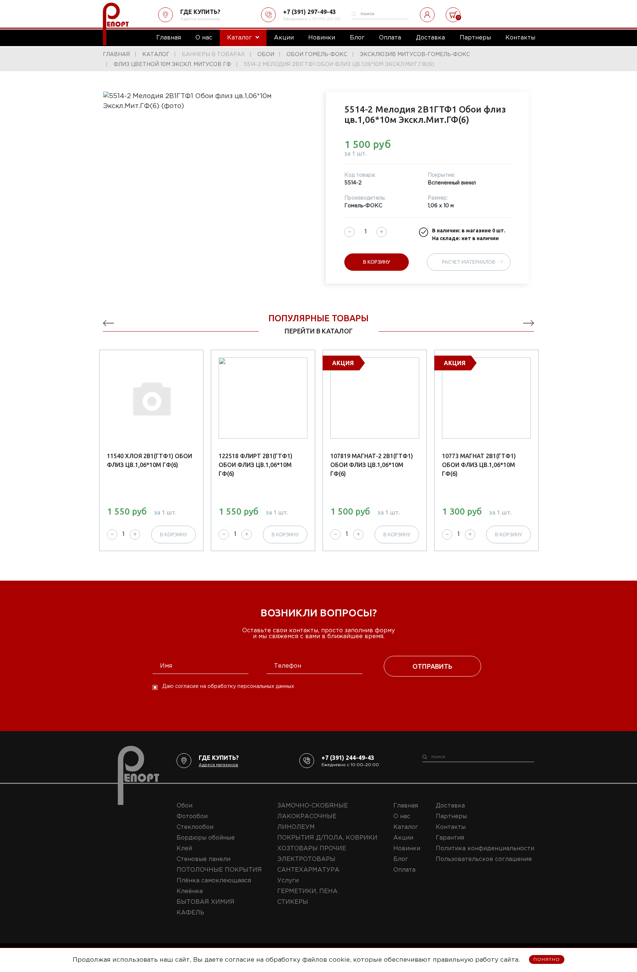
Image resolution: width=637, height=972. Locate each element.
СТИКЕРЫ (292, 902)
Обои (184, 806)
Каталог (405, 827)
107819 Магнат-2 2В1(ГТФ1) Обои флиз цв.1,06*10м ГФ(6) (371, 465)
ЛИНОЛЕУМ (296, 827)
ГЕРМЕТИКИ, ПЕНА (307, 891)
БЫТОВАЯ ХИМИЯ (205, 902)
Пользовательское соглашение (484, 859)
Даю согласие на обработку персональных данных (228, 686)
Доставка (450, 806)
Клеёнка (190, 891)
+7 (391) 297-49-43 (309, 11)
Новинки (406, 848)
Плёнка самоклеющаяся (214, 880)
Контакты (451, 827)
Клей (184, 848)
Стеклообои (195, 827)
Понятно (546, 960)
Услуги (288, 880)
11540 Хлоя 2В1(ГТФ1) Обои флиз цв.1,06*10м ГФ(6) (149, 460)
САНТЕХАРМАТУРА (308, 870)
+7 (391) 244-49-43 (347, 757)
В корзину (376, 262)
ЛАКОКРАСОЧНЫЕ (307, 816)
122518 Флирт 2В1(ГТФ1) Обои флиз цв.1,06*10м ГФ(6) (255, 465)
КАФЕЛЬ (190, 913)
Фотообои (192, 816)
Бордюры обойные (206, 838)
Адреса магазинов (200, 19)
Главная (405, 806)
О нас (401, 816)
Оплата (404, 870)
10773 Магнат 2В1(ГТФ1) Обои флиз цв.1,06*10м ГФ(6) (479, 465)
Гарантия (450, 838)
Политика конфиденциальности (485, 848)
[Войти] (427, 14)
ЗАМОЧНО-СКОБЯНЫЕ (312, 806)
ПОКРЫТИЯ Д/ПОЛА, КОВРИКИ (327, 838)
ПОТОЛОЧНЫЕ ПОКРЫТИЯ (219, 870)
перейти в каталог (319, 331)
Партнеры (451, 816)
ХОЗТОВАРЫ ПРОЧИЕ (311, 848)
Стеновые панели (203, 859)
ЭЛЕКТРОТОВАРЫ (306, 859)
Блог (400, 859)
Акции (403, 838)
